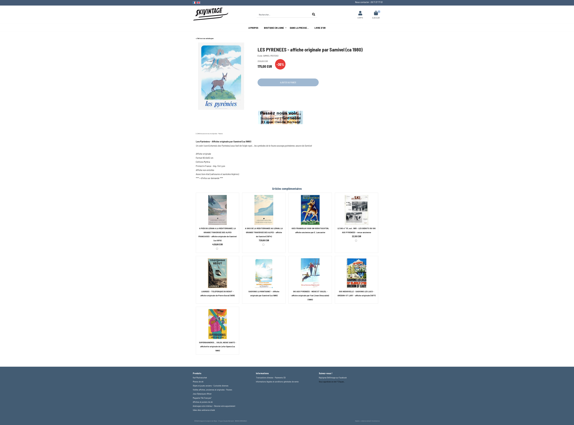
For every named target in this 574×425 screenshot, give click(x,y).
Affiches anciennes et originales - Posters (210, 133)
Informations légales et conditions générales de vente (277, 381)
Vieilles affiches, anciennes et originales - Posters (212, 390)
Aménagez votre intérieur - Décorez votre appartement (214, 406)
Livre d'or (320, 27)
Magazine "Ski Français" (202, 398)
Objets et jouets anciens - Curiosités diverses (210, 385)
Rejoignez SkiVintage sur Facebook (333, 377)
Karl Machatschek (200, 377)
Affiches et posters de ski (203, 402)
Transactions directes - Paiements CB (271, 377)
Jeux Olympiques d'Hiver (202, 394)
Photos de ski (198, 381)
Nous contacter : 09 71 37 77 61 (369, 2)
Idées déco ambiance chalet (204, 410)
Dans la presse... (299, 27)
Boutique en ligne (274, 27)
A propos (253, 27)
